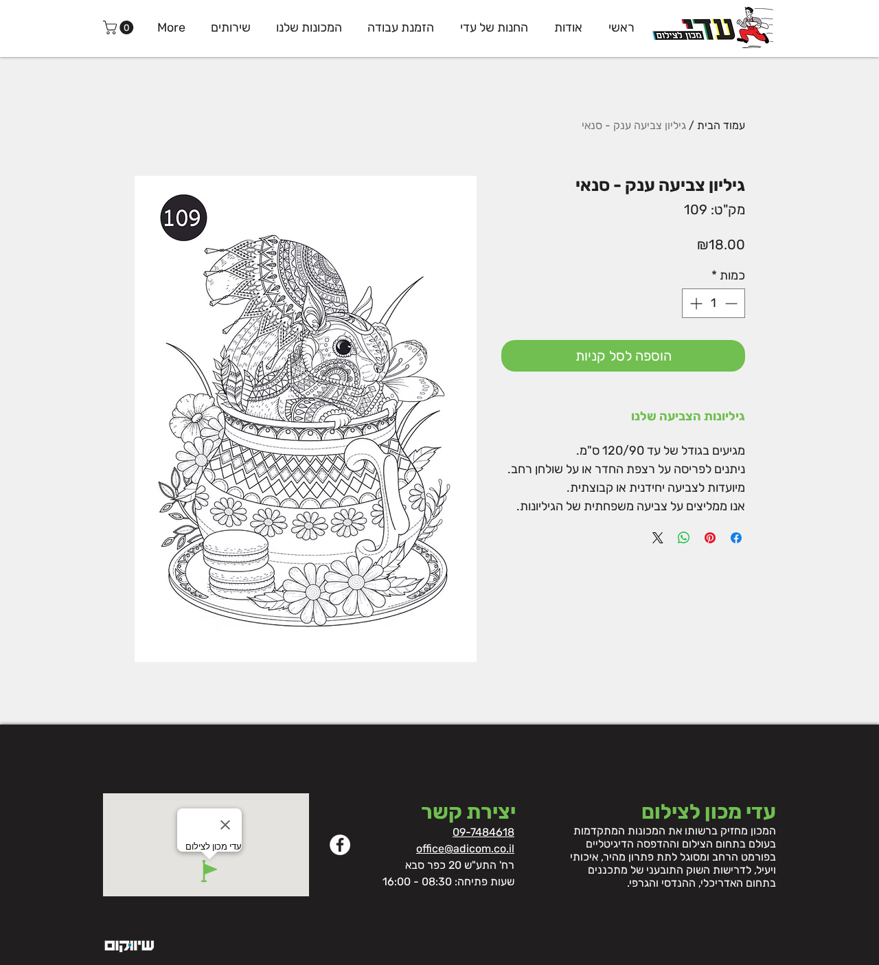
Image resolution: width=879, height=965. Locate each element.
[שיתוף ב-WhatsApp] (684, 538)
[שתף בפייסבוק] (736, 538)
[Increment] (694, 303)
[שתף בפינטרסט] (710, 538)
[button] (120, 27)
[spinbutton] (713, 303)
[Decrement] (732, 303)
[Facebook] (340, 845)
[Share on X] (658, 538)
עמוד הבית (721, 125)
